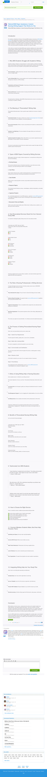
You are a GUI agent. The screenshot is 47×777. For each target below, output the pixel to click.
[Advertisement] (24, 14)
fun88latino (7, 724)
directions (34, 754)
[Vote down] (11, 622)
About (26, 771)
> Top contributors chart (9, 713)
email (33, 756)
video (16, 756)
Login (43, 2)
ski (35, 756)
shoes (19, 756)
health (16, 754)
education (25, 756)
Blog (23, 773)
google (13, 756)
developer (5, 754)
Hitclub (6, 740)
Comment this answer (11, 638)
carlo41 (5, 26)
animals (13, 754)
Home (5, 18)
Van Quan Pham (8, 737)
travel (41, 754)
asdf (22, 754)
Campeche (23, 18)
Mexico (19, 18)
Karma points (30, 771)
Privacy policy (38, 771)
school (18, 758)
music (8, 756)
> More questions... (8, 746)
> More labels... (7, 760)
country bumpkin (9, 705)
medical (14, 758)
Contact (34, 771)
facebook (19, 754)
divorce (38, 756)
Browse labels (17, 771)
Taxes (16, 18)
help (5, 756)
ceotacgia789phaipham (9, 743)
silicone (38, 754)
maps (22, 756)
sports (11, 758)
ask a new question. (32, 674)
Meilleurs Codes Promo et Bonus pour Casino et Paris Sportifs (17, 721)
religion (26, 754)
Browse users (5, 771)
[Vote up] (9, 622)
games (9, 754)
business (29, 756)
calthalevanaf (5, 634)
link (12, 630)
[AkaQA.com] (6, 1)
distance (5, 758)
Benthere (8, 709)
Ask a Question (38, 7)
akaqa (41, 756)
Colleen (7, 701)
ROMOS (7, 696)
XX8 (5, 733)
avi (8, 758)
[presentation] (5, 661)
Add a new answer (7, 659)
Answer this (10, 619)
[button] (5, 661)
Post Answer (35, 670)
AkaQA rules (22, 771)
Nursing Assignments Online (34, 117)
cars (10, 756)
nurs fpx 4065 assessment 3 (33, 298)
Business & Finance (10, 18)
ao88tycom (7, 730)
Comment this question (38, 625)
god (28, 754)
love (30, 754)
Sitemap (42, 771)
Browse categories (11, 771)
